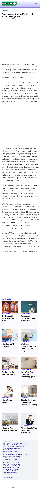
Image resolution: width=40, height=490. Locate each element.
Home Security (5, 425)
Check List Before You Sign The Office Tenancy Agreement (17, 462)
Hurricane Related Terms (8, 446)
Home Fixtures (25, 341)
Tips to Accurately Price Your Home (11, 467)
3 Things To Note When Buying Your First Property (15, 444)
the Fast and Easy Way (16, 459)
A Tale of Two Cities (7, 453)
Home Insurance (6, 397)
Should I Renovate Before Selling (11, 469)
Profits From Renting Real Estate (10, 472)
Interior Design (25, 425)
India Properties (6, 313)
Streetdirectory (17, 487)
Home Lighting (25, 397)
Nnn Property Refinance (8, 457)
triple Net (17, 457)
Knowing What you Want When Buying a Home (14, 470)
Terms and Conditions (25, 487)
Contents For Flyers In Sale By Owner (12, 464)
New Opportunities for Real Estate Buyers (12, 448)
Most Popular (6, 299)
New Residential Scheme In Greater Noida (8, 318)
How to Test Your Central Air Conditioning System (28, 374)
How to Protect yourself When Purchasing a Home (15, 443)
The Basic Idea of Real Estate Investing (12, 449)
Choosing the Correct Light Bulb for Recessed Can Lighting (29, 402)
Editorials (5, 10)
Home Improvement (26, 369)
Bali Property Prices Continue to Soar (11, 456)
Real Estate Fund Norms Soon (10, 474)
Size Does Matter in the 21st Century (11, 461)
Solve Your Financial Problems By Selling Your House (16, 454)
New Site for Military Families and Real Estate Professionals (17, 466)
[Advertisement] (20, 42)
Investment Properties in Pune (10, 451)
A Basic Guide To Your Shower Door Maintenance (29, 430)
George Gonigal (7, 18)
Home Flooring (5, 369)
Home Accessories (25, 313)
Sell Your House (6, 459)
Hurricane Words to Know (22, 446)
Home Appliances (6, 341)
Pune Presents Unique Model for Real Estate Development (19, 15)
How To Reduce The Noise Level (29, 348)
